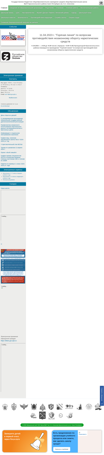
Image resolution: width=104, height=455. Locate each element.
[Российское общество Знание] (13, 56)
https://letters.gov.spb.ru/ (9, 341)
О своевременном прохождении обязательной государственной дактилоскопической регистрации (12, 120)
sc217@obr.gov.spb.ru (10, 94)
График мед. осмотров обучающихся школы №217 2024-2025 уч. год (12, 139)
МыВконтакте (13, 98)
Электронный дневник (9, 179)
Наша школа (5, 188)
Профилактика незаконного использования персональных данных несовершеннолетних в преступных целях (11, 127)
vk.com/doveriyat (5, 106)
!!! (1, 244)
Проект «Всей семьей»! (9, 152)
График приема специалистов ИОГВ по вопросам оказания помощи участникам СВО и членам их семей (13, 158)
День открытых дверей (8, 115)
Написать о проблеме (61, 449)
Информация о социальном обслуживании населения (10, 134)
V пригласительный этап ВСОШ (11, 144)
